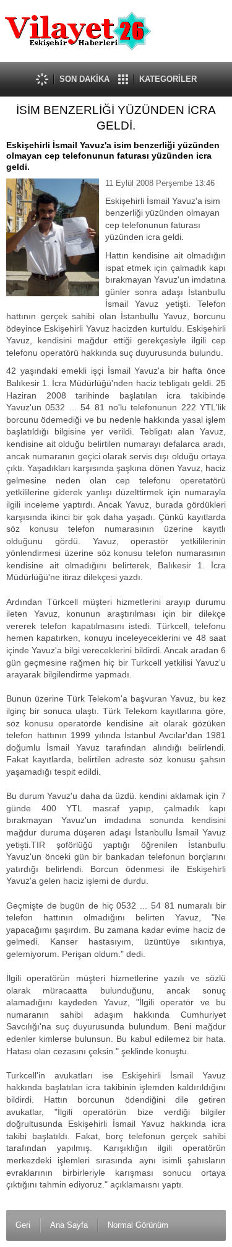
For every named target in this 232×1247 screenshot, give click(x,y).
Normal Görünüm (138, 1225)
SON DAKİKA (84, 79)
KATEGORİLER (168, 79)
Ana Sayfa (69, 1225)
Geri (22, 1225)
